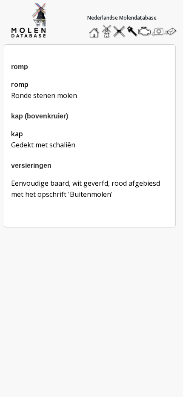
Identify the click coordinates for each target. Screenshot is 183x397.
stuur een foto (158, 31)
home (95, 29)
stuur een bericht (173, 31)
